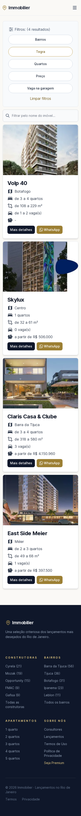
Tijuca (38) (52, 673)
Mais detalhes (21, 230)
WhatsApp (52, 230)
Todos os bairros (57, 702)
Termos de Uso (55, 744)
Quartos (40, 64)
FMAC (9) (12, 688)
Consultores (53, 729)
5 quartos (12, 758)
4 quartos (12, 751)
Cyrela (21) (13, 666)
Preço (40, 76)
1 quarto (11, 729)
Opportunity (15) (17, 680)
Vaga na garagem (40, 88)
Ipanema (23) (54, 688)
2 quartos (12, 737)
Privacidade (31, 799)
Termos (11, 799)
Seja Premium (54, 763)
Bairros (40, 39)
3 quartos (12, 744)
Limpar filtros (40, 98)
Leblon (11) (52, 695)
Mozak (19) (13, 673)
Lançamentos (54, 737)
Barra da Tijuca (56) (59, 666)
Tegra (40, 52)
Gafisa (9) (12, 695)
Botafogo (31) (54, 680)
